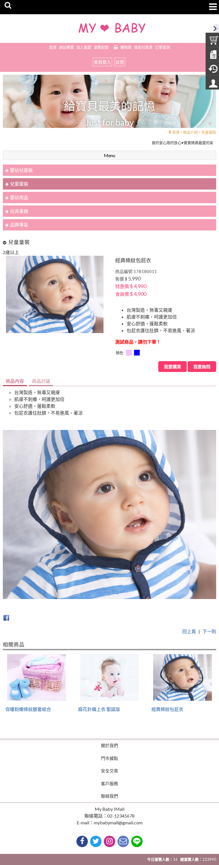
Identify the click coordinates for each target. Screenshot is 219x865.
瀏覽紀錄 (101, 47)
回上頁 (189, 631)
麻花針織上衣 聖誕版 (99, 709)
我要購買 (172, 366)
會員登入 (102, 62)
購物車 (125, 47)
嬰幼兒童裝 (21, 170)
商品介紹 (190, 132)
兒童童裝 (208, 132)
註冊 (119, 62)
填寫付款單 (143, 47)
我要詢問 (201, 366)
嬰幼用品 (19, 197)
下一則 (209, 631)
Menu (109, 155)
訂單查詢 (162, 47)
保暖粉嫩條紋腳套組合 (28, 709)
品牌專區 (19, 224)
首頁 (176, 132)
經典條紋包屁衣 (167, 709)
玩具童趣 (19, 211)
